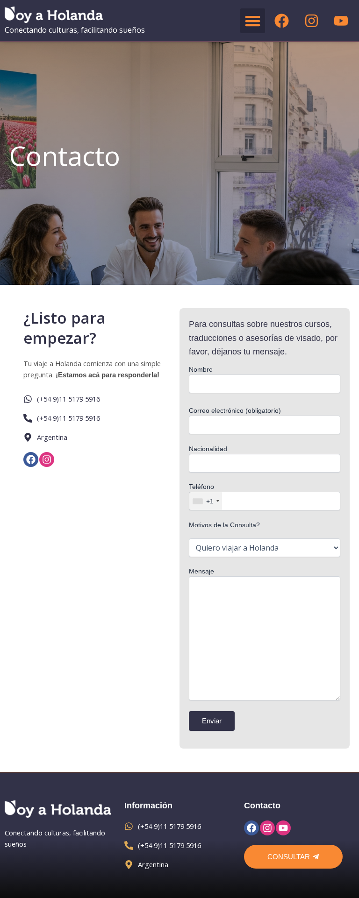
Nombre (201, 369)
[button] (252, 20)
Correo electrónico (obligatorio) (235, 410)
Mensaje (201, 571)
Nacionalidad (208, 449)
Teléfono (201, 494)
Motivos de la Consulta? (224, 525)
